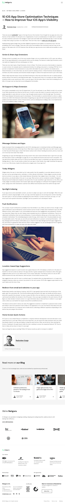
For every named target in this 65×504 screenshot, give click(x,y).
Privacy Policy (47, 501)
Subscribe (46, 491)
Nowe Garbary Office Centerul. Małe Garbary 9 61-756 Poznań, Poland (7, 489)
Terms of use (54, 501)
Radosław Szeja (11, 27)
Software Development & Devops (16, 10)
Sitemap (61, 501)
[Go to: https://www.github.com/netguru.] (17, 494)
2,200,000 (15, 35)
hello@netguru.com (6, 493)
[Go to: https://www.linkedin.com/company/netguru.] (19, 494)
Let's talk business (7, 422)
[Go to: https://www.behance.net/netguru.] (14, 494)
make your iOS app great (49, 40)
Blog (3, 10)
